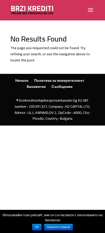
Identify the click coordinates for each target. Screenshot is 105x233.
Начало (22, 80)
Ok (37, 227)
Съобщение (62, 86)
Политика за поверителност (59, 80)
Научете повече (58, 227)
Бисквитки (36, 86)
